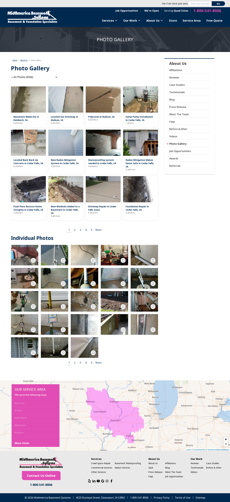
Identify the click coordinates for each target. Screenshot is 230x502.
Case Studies (177, 85)
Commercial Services (101, 467)
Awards (173, 158)
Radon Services (122, 467)
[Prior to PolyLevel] (54, 301)
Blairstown (20, 425)
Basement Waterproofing (128, 463)
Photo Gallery (178, 143)
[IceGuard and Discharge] (114, 301)
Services (108, 20)
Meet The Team (179, 114)
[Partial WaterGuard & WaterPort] (144, 255)
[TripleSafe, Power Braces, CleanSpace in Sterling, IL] (144, 301)
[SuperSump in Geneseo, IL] (54, 324)
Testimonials (177, 92)
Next (98, 230)
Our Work (130, 20)
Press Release (177, 107)
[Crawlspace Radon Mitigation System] (84, 278)
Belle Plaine (21, 418)
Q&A (150, 467)
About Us (153, 20)
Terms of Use (182, 497)
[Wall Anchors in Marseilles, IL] (114, 324)
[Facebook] (111, 481)
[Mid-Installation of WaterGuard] (114, 278)
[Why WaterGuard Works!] (84, 301)
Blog (172, 99)
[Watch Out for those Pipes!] (54, 347)
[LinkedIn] (94, 481)
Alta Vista (19, 403)
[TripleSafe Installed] (24, 324)
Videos (173, 136)
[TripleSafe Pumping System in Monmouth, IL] (144, 278)
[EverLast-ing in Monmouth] (54, 278)
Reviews (174, 77)
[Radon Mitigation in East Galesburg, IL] (84, 255)
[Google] (103, 481)
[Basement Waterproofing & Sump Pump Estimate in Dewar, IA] (24, 255)
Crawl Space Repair (100, 463)
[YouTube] (98, 481)
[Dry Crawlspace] (24, 301)
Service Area (192, 20)
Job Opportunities (127, 10)
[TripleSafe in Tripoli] (24, 278)
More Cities (22, 443)
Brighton (19, 432)
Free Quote (214, 20)
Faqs (172, 121)
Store (173, 20)
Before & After (178, 129)
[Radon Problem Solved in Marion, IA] (24, 347)
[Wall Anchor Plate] (144, 324)
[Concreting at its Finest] (84, 347)
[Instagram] (107, 481)
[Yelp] (89, 481)
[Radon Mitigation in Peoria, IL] (54, 255)
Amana (18, 410)
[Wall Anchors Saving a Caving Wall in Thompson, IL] (84, 324)
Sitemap (200, 497)
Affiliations (175, 70)
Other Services (98, 472)
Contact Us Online (41, 476)
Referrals (175, 166)
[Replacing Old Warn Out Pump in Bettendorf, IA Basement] (114, 255)
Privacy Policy (162, 497)
